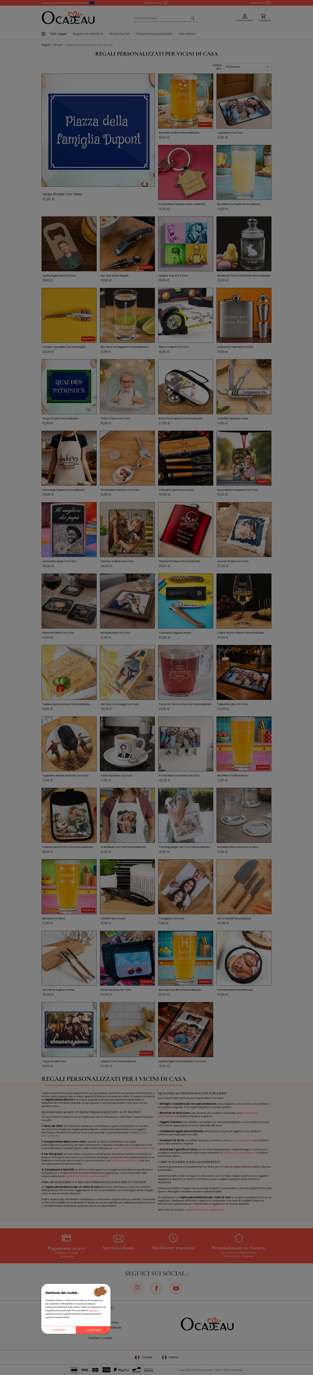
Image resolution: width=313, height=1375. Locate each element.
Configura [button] (59, 1330)
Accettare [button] (93, 1330)
